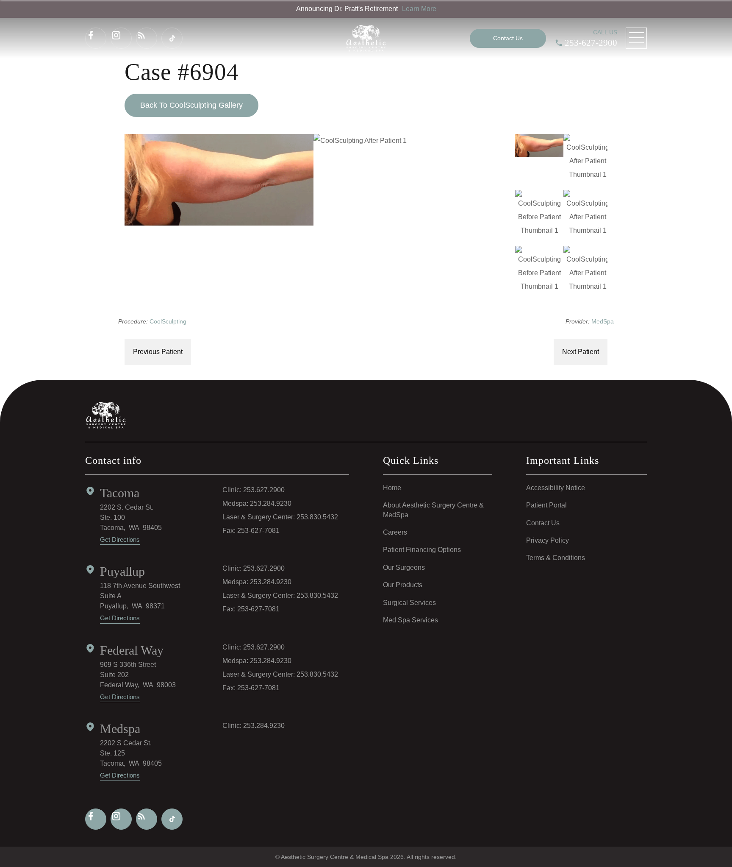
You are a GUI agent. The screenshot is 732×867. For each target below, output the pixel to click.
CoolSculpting (168, 321)
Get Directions (120, 539)
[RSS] (146, 38)
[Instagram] (121, 38)
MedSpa (602, 321)
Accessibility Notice (555, 487)
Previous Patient (158, 351)
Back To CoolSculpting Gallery (191, 105)
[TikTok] (172, 38)
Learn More (419, 8)
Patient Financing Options (422, 549)
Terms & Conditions (555, 557)
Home (392, 487)
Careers (395, 532)
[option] (313, 180)
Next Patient (580, 351)
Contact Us (543, 523)
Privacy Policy (547, 540)
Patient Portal (546, 505)
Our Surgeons (404, 567)
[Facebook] (95, 38)
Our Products (402, 584)
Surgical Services (409, 602)
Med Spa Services (410, 620)
